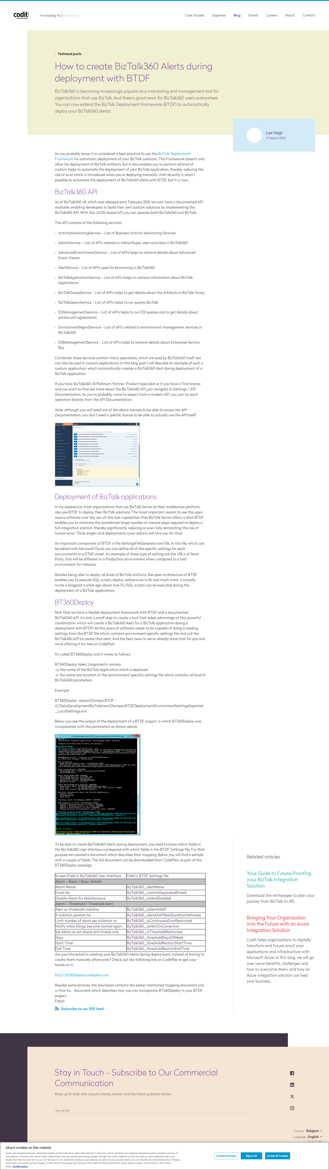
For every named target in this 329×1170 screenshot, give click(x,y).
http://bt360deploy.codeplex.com (82, 975)
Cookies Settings (226, 1155)
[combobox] (313, 1131)
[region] (164, 1156)
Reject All (251, 1155)
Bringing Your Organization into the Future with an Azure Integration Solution (278, 924)
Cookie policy (20, 1166)
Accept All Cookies (277, 1155)
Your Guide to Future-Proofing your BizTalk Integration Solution (279, 879)
